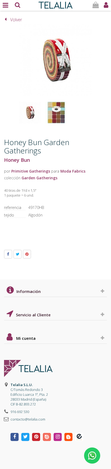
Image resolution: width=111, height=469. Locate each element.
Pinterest (27, 254)
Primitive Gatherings (30, 171)
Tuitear (17, 254)
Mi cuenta (26, 338)
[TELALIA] (55, 3)
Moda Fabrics (72, 171)
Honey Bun (17, 160)
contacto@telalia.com (28, 419)
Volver (16, 20)
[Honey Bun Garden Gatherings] (30, 112)
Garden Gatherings (39, 177)
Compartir (8, 254)
